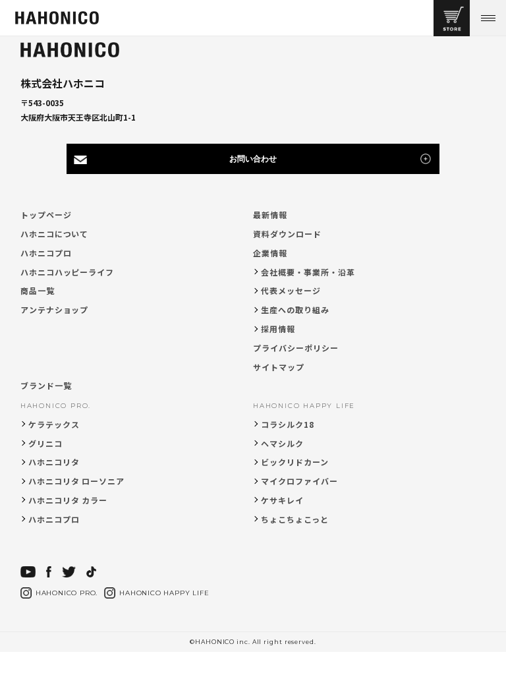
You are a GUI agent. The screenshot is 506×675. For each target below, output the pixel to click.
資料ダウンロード (287, 233)
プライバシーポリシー (296, 347)
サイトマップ (278, 366)
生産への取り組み (295, 309)
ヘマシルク (282, 443)
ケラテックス (54, 424)
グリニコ (45, 443)
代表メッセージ (291, 290)
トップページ (46, 214)
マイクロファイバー (299, 480)
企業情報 (270, 252)
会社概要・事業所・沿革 (308, 272)
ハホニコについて (54, 233)
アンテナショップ (54, 309)
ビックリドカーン (295, 461)
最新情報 (270, 214)
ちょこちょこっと (295, 519)
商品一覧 (37, 290)
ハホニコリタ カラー (68, 500)
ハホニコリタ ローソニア (76, 480)
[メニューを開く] (488, 18)
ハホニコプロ (46, 252)
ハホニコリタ (54, 461)
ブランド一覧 (46, 385)
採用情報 (278, 328)
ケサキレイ (282, 500)
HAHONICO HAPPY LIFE (304, 405)
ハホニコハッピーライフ (67, 272)
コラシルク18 (287, 424)
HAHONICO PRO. (55, 405)
